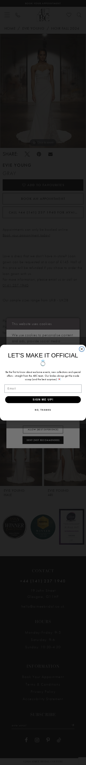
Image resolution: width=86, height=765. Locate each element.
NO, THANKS (43, 410)
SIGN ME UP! (43, 399)
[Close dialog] (81, 348)
